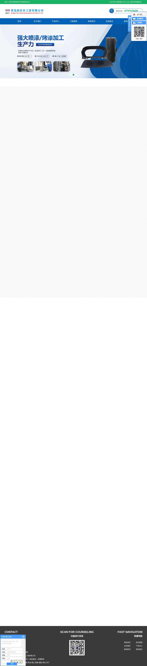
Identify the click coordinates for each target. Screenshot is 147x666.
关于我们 (37, 21)
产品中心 (55, 21)
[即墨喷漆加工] (49, 157)
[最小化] (23, 637)
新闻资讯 (91, 21)
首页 (19, 21)
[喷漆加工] (78, 240)
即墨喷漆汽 (57, 290)
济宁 (47, 662)
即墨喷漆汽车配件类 (19, 105)
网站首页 (127, 642)
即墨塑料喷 (127, 290)
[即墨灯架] (102, 275)
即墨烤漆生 (22, 290)
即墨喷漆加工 (49, 173)
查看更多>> (103, 509)
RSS (124, 2)
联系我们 (127, 21)
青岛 (44, 662)
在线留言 (109, 21)
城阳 (40, 662)
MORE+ (137, 84)
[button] (71, 75)
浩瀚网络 (41, 659)
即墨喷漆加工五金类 (19, 113)
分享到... (140, 23)
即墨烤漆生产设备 (18, 129)
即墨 (36, 662)
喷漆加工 (78, 255)
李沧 (29, 662)
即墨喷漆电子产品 (18, 137)
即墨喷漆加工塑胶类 (19, 121)
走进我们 (127, 646)
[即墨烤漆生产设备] (32, 275)
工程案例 (73, 21)
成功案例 (139, 642)
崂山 (33, 662)
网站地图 (119, 2)
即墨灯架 (91, 290)
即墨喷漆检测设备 (18, 98)
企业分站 (112, 2)
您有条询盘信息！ (136, 2)
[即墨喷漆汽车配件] (67, 275)
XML (128, 2)
